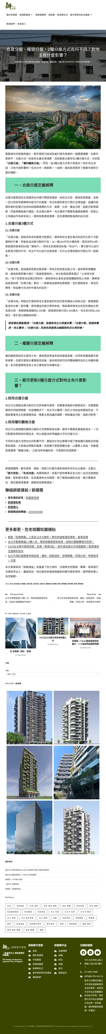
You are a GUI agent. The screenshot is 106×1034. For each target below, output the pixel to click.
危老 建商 (34, 906)
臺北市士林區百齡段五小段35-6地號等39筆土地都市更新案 (27, 870)
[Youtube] (97, 952)
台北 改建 (11, 918)
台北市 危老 (70, 912)
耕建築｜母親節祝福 (12, 889)
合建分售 (29, 584)
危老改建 (16, 584)
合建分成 (42, 584)
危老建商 (20, 906)
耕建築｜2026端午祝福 (13, 879)
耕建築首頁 (19, 62)
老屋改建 (66, 918)
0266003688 (36, 511)
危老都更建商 (13, 912)
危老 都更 (93, 906)
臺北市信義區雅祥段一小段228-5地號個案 (20, 875)
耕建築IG (13, 507)
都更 (75, 584)
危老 (11, 584)
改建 (55, 918)
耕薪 (59, 584)
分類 (7, 671)
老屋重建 (79, 918)
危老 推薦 (66, 906)
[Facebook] (83, 952)
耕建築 (54, 584)
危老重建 (23, 584)
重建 (42, 930)
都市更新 (70, 584)
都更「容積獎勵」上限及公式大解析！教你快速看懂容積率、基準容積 (48, 537)
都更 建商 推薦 (13, 930)
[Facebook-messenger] (90, 952)
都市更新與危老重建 (32, 62)
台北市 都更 (86, 912)
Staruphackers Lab (85, 1026)
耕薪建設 (64, 584)
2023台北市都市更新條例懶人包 (53, 639)
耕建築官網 (32, 497)
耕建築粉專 (14, 502)
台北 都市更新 (27, 918)
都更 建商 (86, 924)
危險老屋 (41, 912)
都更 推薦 (30, 930)
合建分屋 (36, 584)
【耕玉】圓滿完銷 (12, 884)
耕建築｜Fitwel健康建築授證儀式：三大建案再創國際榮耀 (85, 642)
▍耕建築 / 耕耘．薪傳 (21, 651)
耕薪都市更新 (35, 924)
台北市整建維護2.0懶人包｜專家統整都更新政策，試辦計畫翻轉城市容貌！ (51, 541)
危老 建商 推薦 (50, 906)
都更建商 (80, 584)
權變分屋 (49, 584)
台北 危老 (55, 912)
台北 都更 (43, 918)
